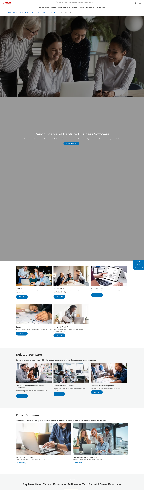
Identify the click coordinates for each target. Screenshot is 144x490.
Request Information (71, 143)
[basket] (140, 3)
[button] (138, 265)
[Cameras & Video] (50, 7)
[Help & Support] (95, 7)
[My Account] (136, 3)
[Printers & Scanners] (70, 7)
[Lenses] (56, 7)
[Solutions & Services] (84, 7)
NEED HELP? (72, 480)
